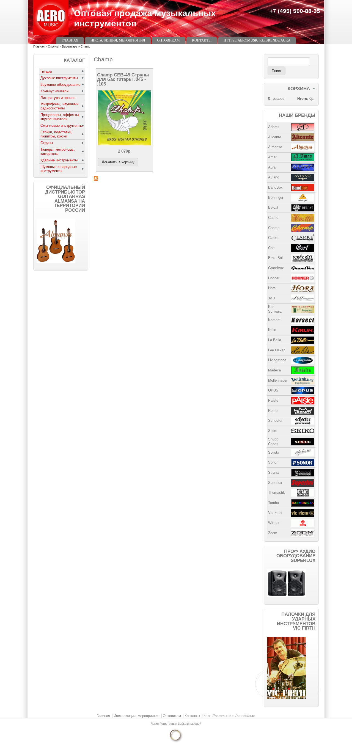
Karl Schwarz (275, 309)
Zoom (272, 533)
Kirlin (272, 330)
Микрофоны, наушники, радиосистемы (59, 106)
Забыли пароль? (189, 723)
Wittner (273, 523)
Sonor (272, 462)
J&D (271, 298)
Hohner (273, 278)
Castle (273, 218)
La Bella (274, 340)
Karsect (274, 320)
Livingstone (277, 360)
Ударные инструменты (59, 160)
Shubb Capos (273, 441)
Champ (273, 228)
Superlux (275, 483)
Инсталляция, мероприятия (117, 40)
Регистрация (169, 723)
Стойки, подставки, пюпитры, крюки (56, 134)
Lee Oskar (276, 350)
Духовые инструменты (59, 78)
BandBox (275, 187)
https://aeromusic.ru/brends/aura (257, 40)
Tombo (273, 503)
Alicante (274, 137)
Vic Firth (275, 513)
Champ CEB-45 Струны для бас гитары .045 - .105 (123, 79)
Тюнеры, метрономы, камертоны (57, 151)
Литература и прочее (57, 98)
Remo (272, 411)
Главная (70, 40)
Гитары (46, 71)
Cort (271, 248)
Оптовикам (168, 40)
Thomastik (276, 492)
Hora (272, 288)
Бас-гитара (69, 46)
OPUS (273, 390)
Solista (273, 452)
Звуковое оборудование (60, 84)
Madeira (274, 370)
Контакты (201, 40)
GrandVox (276, 268)
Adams (273, 127)
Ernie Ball (276, 258)
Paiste (273, 400)
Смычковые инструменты (61, 125)
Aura (272, 167)
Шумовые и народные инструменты (58, 169)
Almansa (275, 147)
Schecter (275, 420)
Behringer (275, 197)
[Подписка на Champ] (176, 178)
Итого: (302, 99)
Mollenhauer (277, 380)
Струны (53, 46)
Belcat (273, 207)
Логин (155, 723)
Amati (272, 157)
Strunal (273, 472)
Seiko (272, 431)
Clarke (273, 238)
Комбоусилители (54, 91)
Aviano (273, 177)
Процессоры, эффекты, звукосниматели (60, 117)
